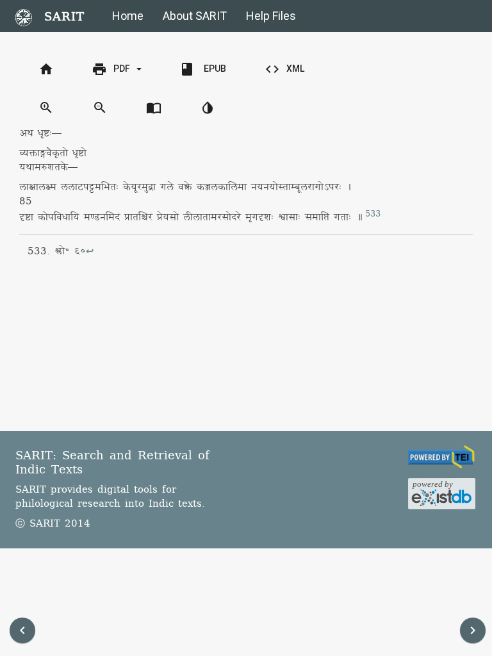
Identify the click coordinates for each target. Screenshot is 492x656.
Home (128, 15)
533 (373, 214)
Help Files (271, 15)
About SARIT (195, 15)
